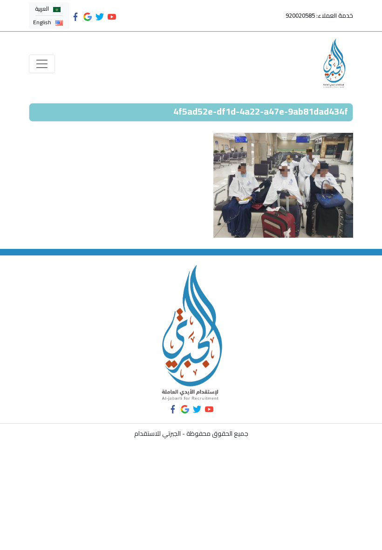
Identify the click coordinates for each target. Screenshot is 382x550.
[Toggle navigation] (42, 64)
